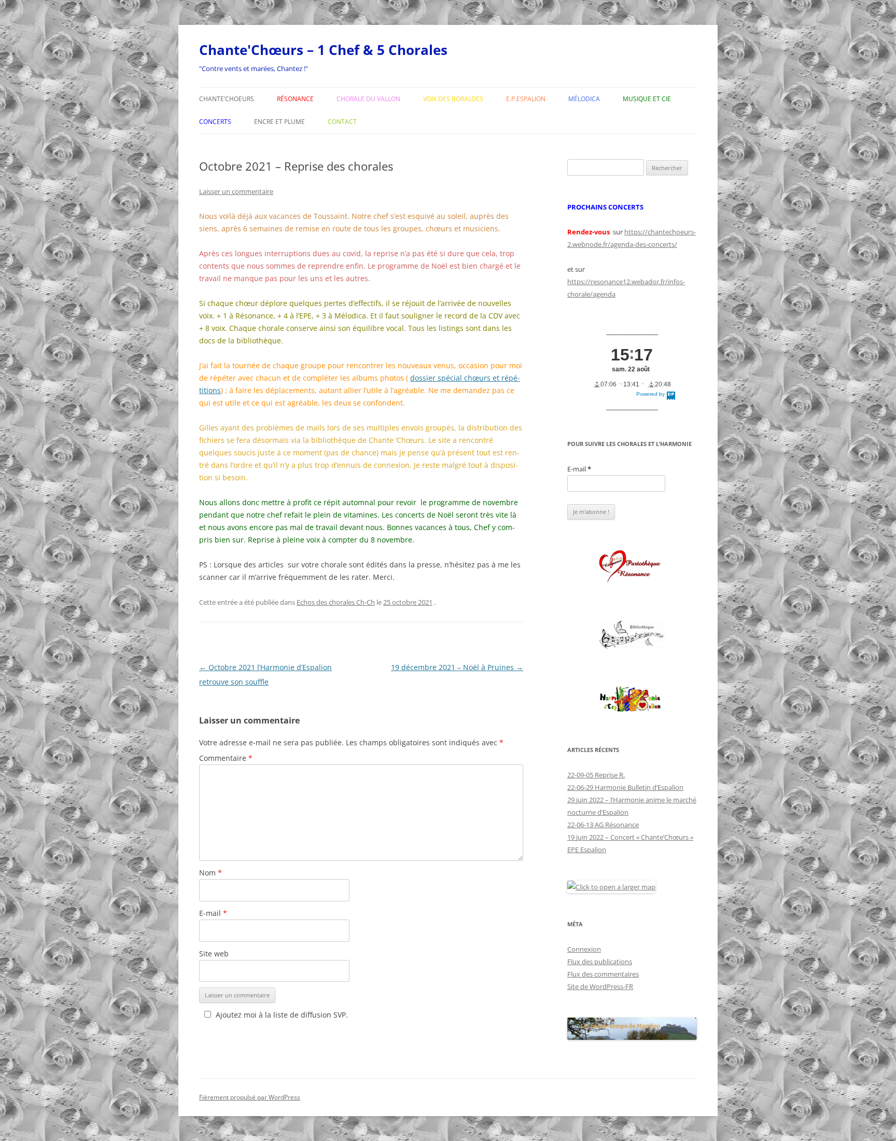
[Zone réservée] (632, 635)
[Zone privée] (632, 567)
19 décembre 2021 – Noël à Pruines (457, 667)
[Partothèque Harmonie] (632, 700)
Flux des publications (599, 961)
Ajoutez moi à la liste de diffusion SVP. (282, 1015)
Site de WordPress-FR (600, 986)
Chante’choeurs (226, 98)
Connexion (584, 949)
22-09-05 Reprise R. (596, 775)
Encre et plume (279, 121)
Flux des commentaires (603, 974)
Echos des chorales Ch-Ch (336, 602)
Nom (210, 873)
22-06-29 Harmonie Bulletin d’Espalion (625, 787)
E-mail (213, 913)
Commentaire (226, 758)
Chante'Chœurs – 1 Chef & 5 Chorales (323, 49)
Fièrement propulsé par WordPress (249, 1097)
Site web (214, 953)
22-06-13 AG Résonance (603, 824)
